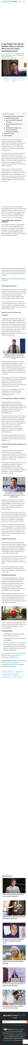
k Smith (22, 58)
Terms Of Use (16, 1033)
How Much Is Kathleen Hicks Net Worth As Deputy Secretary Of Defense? (14, 984)
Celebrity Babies (21, 660)
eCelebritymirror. (12, 666)
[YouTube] (14, 1017)
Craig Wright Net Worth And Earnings (14, 116)
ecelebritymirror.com (8, 1040)
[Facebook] (20, 1015)
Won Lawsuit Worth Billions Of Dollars (14, 125)
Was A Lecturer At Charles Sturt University (14, 121)
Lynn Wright (16, 674)
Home (2, 53)
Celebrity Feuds (5, 662)
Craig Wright (19, 671)
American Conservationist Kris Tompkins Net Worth (13, 962)
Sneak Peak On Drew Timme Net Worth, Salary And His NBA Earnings (13, 1007)
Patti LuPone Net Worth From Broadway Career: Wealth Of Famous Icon (13, 895)
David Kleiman (6, 674)
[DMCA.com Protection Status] (8, 1029)
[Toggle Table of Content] (23, 114)
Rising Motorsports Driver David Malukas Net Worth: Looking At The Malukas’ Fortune (13, 941)
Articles (15, 660)
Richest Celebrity (17, 677)
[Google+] (22, 1015)
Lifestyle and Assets (9, 133)
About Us (15, 1029)
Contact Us (21, 1029)
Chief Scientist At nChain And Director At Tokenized (13, 129)
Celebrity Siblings (14, 662)
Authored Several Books (12, 131)
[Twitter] (12, 1017)
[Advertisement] (14, 20)
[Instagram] (24, 1015)
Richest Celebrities (9, 53)
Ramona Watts (6, 677)
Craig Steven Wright (8, 671)
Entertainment (5, 664)
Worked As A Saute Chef (12, 118)
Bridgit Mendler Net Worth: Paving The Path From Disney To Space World (14, 917)
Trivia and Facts (8, 135)
